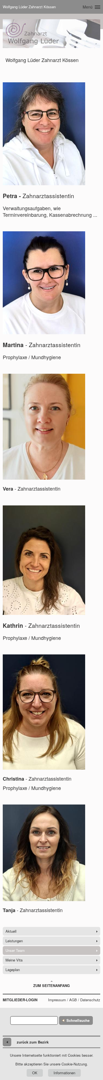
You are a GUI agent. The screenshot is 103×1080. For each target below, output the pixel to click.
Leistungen (14, 940)
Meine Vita (14, 960)
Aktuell (10, 931)
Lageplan (12, 969)
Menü (88, 7)
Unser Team (15, 950)
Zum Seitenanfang (51, 985)
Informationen (64, 1072)
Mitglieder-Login (20, 999)
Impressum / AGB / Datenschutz (74, 999)
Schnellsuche (78, 1020)
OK (34, 1072)
